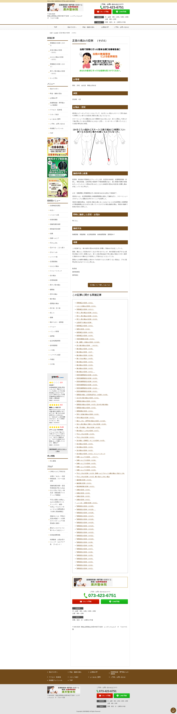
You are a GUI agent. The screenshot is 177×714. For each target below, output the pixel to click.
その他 (56, 33)
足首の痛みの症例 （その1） (56, 51)
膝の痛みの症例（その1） (86, 372)
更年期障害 (53, 345)
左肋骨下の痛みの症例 (85, 322)
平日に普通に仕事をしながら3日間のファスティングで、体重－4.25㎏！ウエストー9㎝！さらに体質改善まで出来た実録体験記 (57, 505)
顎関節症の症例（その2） (85, 565)
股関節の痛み (54, 303)
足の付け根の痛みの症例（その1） (88, 398)
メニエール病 (54, 215)
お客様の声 (105, 27)
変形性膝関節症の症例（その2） (88, 388)
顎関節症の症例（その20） (85, 506)
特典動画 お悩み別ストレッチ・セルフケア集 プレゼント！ (57, 542)
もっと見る (53, 78)
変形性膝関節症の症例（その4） (87, 381)
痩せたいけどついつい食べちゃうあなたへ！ (57, 529)
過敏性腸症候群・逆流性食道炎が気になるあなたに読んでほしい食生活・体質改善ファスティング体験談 (57, 490)
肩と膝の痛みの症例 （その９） (88, 345)
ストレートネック (56, 271)
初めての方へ (72, 27)
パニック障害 (54, 331)
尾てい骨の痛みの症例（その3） (87, 319)
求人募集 (53, 461)
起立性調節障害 (55, 341)
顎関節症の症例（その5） (85, 555)
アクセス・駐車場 (56, 110)
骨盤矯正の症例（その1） (85, 303)
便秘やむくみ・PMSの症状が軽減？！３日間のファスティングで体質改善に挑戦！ (57, 519)
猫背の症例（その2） (84, 329)
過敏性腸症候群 (55, 224)
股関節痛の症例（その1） (85, 411)
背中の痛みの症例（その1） (86, 417)
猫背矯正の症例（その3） (85, 332)
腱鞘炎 (52, 289)
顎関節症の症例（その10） (85, 539)
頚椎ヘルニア (54, 238)
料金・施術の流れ (88, 27)
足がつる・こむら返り (57, 247)
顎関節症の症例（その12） (85, 532)
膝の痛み (53, 299)
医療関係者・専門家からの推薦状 (57, 104)
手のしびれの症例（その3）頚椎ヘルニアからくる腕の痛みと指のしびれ (101, 473)
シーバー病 (53, 257)
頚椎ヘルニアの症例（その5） (87, 463)
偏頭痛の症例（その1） (84, 483)
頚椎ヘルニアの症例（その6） (87, 460)
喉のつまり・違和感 (56, 322)
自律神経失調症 (55, 205)
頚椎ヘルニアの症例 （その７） (88, 457)
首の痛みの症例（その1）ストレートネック (91, 454)
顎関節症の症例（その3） (85, 562)
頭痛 (51, 233)
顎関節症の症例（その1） (85, 568)
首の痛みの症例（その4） (85, 444)
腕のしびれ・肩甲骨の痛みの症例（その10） (91, 421)
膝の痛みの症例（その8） (85, 349)
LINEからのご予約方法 (57, 471)
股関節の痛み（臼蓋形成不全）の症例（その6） (92, 394)
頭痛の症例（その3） (84, 493)
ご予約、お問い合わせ (121, 27)
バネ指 (52, 350)
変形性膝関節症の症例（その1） (87, 391)
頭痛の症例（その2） (84, 496)
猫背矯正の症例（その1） (85, 326)
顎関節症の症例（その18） (85, 513)
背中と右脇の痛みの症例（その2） (88, 414)
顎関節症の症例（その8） (85, 545)
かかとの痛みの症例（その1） (87, 306)
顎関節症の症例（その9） (85, 542)
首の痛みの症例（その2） (85, 450)
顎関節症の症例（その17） (85, 516)
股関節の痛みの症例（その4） (87, 401)
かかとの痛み (54, 266)
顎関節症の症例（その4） (85, 558)
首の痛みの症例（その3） (85, 447)
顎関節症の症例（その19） (86, 509)
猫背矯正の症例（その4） (85, 335)
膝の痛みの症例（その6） (85, 355)
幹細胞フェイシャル (56, 128)
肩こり (52, 313)
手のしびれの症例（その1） (86, 437)
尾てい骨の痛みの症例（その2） (87, 316)
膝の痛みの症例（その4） (85, 362)
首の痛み (53, 275)
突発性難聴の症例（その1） (86, 339)
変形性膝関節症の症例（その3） (87, 385)
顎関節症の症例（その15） (85, 522)
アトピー (53, 327)
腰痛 (51, 317)
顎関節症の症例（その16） (85, 519)
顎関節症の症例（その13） (85, 529)
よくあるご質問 (55, 119)
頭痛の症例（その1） (84, 499)
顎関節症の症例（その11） (85, 535)
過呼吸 (52, 336)
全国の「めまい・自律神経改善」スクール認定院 (57, 478)
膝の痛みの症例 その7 (85, 352)
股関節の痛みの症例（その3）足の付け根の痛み (92, 404)
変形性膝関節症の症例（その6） (87, 375)
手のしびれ (53, 243)
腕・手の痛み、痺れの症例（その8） (89, 427)
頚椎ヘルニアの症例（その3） (87, 470)
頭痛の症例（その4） (84, 490)
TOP (55, 27)
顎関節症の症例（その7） (85, 549)
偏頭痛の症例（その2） (84, 480)
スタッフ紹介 (54, 114)
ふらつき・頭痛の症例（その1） (87, 503)
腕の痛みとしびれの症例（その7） (88, 430)
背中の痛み (53, 294)
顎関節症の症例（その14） (85, 526)
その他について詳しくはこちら (100, 285)
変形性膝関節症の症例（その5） (87, 378)
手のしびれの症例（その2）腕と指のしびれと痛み (93, 476)
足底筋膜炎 (53, 261)
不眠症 (52, 359)
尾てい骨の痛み (55, 285)
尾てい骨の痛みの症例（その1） (87, 312)
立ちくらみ (53, 252)
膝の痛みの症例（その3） (85, 365)
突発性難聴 (53, 219)
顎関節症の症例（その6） (85, 552)
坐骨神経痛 (53, 280)
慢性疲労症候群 (55, 229)
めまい (52, 210)
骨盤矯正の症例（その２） (85, 309)
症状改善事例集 (55, 535)
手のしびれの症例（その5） (86, 434)
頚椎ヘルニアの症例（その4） (87, 467)
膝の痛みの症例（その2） (85, 368)
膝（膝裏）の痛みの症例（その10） (88, 342)
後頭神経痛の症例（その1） (86, 486)
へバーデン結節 (55, 355)
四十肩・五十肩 (55, 308)
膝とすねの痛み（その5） (85, 358)
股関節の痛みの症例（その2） (87, 408)
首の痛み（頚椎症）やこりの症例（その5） (91, 440)
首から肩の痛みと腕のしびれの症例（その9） (92, 424)
